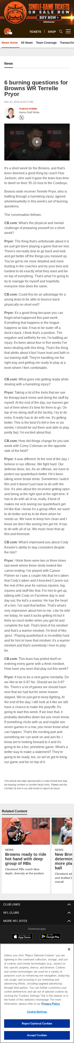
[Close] (69, 949)
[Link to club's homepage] (8, 29)
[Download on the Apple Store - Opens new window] (22, 936)
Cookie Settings (37, 1011)
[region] (37, 993)
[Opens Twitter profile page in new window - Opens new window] (21, 117)
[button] (37, 142)
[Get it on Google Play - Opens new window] (50, 938)
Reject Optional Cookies (37, 1023)
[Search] (60, 31)
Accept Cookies (37, 1035)
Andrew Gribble (28, 108)
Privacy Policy (18, 1003)
